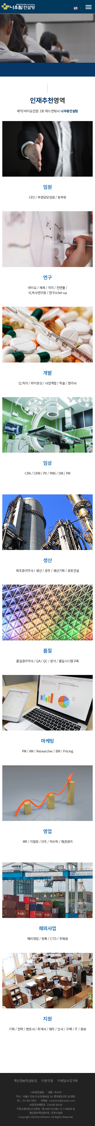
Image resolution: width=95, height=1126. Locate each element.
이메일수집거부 (67, 1080)
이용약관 (47, 1080)
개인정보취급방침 (25, 1080)
